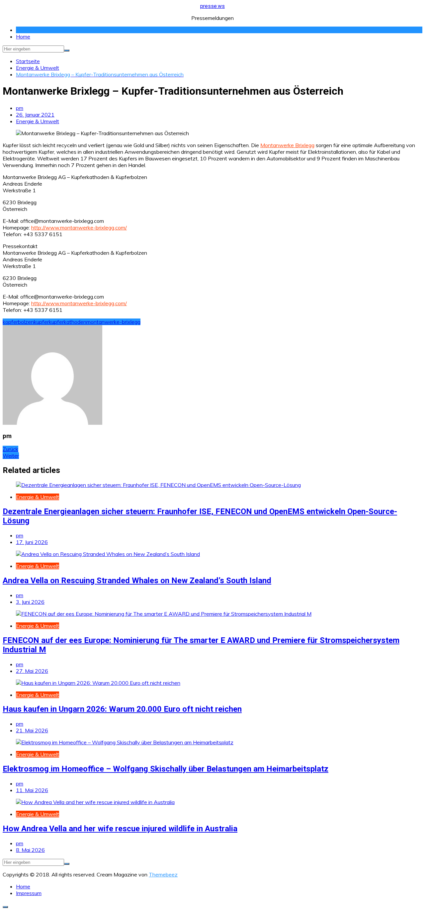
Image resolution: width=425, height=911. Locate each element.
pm (19, 108)
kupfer (41, 322)
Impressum (29, 893)
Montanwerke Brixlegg (287, 145)
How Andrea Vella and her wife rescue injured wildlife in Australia (120, 828)
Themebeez (163, 874)
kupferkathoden (67, 322)
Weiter (11, 455)
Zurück (10, 449)
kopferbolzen (18, 322)
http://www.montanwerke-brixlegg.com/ (79, 227)
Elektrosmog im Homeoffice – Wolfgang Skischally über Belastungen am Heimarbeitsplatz (165, 769)
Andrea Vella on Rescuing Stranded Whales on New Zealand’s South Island (137, 580)
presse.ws (212, 6)
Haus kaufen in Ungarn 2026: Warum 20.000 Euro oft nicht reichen (122, 709)
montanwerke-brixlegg (113, 322)
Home (23, 36)
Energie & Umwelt (37, 121)
